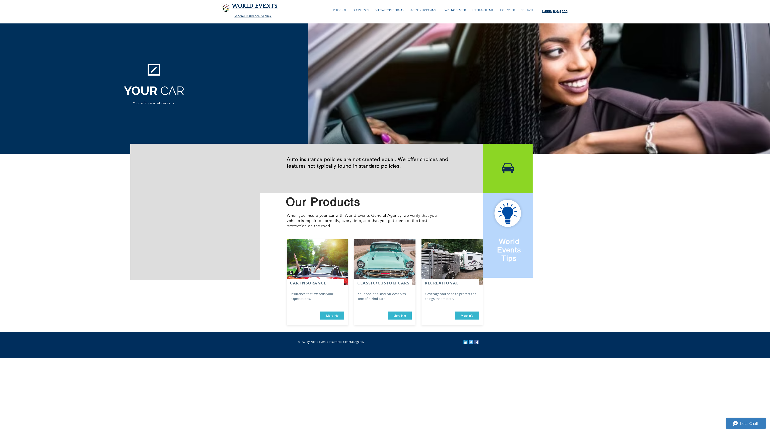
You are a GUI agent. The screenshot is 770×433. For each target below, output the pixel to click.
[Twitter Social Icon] (471, 342)
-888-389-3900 (554, 11)
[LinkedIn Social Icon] (465, 342)
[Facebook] (476, 342)
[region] (508, 235)
